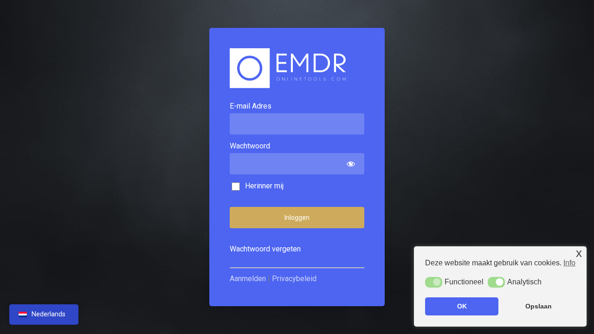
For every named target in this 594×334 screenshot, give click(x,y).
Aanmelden (248, 278)
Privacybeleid (294, 278)
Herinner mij (263, 185)
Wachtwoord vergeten (265, 248)
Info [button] (569, 263)
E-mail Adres (250, 106)
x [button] (579, 253)
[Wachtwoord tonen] (350, 163)
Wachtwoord (250, 145)
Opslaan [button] (538, 306)
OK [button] (462, 306)
